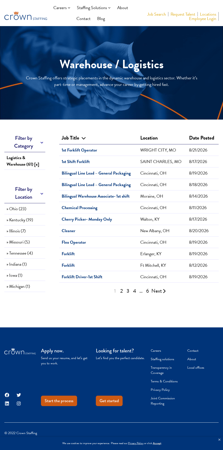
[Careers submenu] (69, 7)
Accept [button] (157, 443)
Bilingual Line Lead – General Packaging (96, 173)
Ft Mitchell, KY (153, 265)
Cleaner (68, 230)
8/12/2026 (198, 265)
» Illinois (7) (16, 231)
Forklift (68, 253)
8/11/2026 (198, 207)
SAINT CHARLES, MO (160, 161)
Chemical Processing (79, 207)
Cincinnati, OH (153, 173)
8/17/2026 (198, 161)
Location (149, 138)
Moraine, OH (151, 196)
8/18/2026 (198, 184)
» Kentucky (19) (20, 220)
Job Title (71, 138)
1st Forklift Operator (79, 150)
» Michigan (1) (18, 286)
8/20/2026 (199, 230)
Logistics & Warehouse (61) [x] (23, 160)
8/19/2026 (198, 173)
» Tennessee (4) (20, 253)
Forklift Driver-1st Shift (82, 276)
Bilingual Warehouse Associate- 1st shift (96, 196)
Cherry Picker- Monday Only (87, 219)
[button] (219, 440)
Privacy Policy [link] (136, 443)
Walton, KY (149, 219)
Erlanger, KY (150, 253)
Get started (109, 401)
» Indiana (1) (17, 264)
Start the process (59, 401)
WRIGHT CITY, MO (158, 150)
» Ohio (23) (16, 208)
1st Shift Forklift (76, 161)
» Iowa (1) (14, 275)
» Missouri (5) (18, 242)
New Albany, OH (154, 230)
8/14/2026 (198, 196)
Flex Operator (74, 242)
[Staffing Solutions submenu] (109, 7)
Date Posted (201, 138)
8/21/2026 (198, 150)
